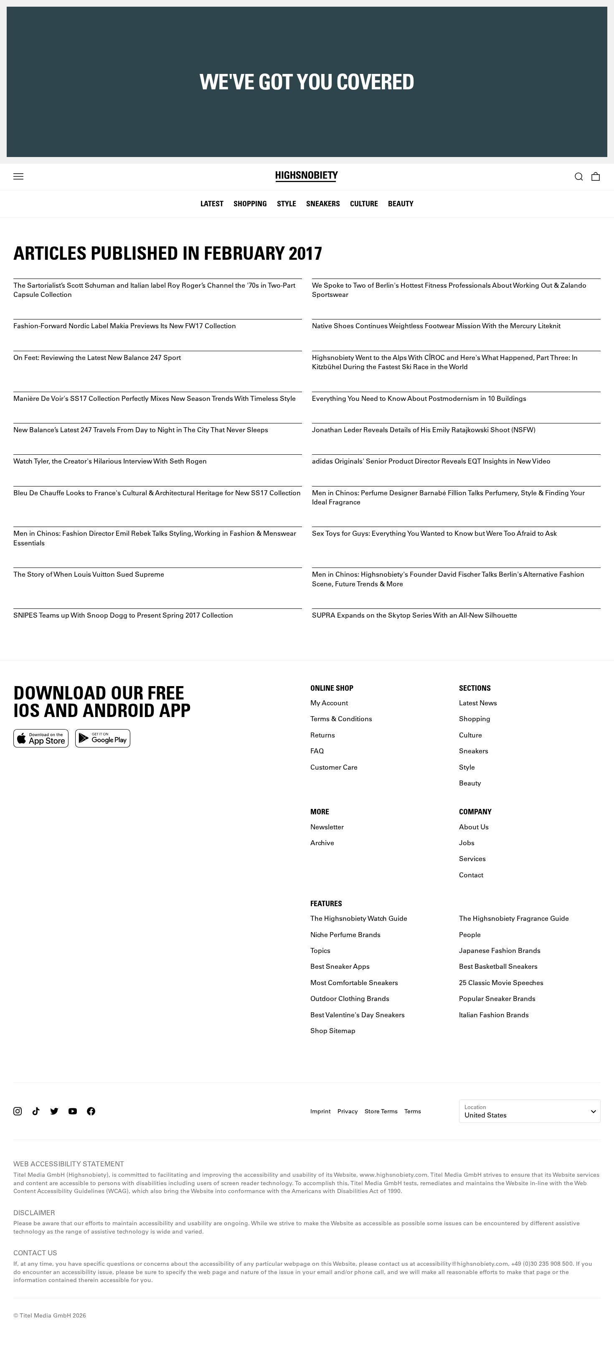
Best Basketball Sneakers (498, 966)
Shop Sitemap (332, 1030)
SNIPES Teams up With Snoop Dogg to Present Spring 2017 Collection (123, 615)
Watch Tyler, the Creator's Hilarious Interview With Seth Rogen (110, 460)
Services (472, 858)
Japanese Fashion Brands (499, 950)
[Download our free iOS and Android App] (41, 738)
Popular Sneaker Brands (497, 998)
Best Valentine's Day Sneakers (357, 1014)
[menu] (18, 177)
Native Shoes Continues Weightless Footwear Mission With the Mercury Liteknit (436, 325)
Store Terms (381, 1111)
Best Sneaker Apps (340, 966)
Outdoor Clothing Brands (349, 998)
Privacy (347, 1111)
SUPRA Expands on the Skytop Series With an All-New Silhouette (414, 615)
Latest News (478, 702)
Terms (412, 1111)
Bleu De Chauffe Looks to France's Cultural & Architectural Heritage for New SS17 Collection (157, 492)
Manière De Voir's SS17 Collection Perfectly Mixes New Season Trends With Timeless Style (154, 398)
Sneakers (323, 203)
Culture (364, 203)
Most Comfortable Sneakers (354, 982)
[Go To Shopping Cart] (596, 177)
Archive (322, 842)
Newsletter (327, 826)
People (470, 934)
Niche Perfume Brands (345, 934)
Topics (320, 950)
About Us (474, 826)
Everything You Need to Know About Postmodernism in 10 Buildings (419, 398)
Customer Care (334, 766)
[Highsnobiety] (307, 176)
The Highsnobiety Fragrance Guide (514, 918)
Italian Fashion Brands (494, 1014)
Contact (471, 874)
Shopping (250, 203)
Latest (211, 203)
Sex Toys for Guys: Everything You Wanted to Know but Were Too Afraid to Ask (434, 533)
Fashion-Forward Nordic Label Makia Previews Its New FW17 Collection (124, 325)
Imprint (320, 1111)
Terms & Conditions (341, 718)
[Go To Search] (579, 177)
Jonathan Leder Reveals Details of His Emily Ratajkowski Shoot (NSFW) (423, 429)
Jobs (466, 842)
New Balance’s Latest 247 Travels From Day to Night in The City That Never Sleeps (140, 429)
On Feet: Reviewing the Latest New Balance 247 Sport (97, 357)
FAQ (317, 750)
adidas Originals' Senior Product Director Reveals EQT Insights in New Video (431, 460)
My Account (329, 702)
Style (286, 203)
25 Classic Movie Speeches (501, 982)
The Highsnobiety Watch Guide (358, 918)
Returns (322, 734)
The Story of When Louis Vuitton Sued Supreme (88, 574)
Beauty (401, 203)
